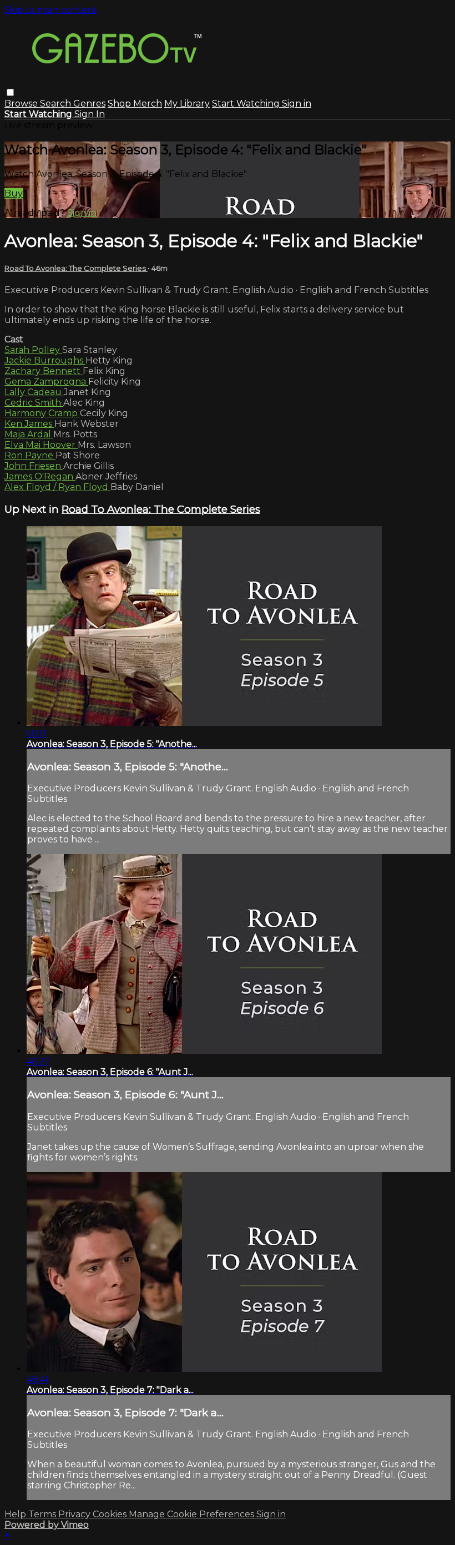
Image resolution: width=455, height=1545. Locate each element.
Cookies (111, 1514)
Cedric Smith (33, 402)
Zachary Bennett (43, 371)
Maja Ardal (28, 434)
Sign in (296, 103)
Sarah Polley (33, 350)
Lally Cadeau (34, 392)
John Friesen (33, 466)
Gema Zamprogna (46, 381)
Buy (13, 193)
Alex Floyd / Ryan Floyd (57, 487)
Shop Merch (135, 103)
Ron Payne (29, 455)
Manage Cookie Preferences (192, 1514)
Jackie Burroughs (44, 360)
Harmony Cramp (42, 413)
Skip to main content (50, 9)
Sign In (89, 114)
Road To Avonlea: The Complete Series (76, 268)
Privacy (75, 1514)
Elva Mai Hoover (41, 445)
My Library (187, 103)
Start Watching (247, 103)
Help (16, 1514)
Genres (89, 103)
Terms (43, 1514)
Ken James (29, 423)
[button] (10, 92)
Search (56, 103)
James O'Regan (39, 476)
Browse (22, 103)
